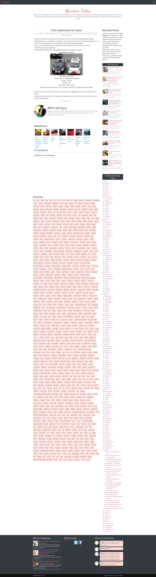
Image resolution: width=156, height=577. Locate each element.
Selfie (57, 424)
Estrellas (50, 299)
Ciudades (36, 257)
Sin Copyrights (80, 427)
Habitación (66, 322)
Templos (80, 436)
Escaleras (49, 293)
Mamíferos (46, 355)
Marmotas (90, 358)
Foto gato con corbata (113, 463)
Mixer (74, 364)
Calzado (35, 239)
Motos (79, 367)
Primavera (46, 403)
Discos (64, 281)
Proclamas (53, 403)
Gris (58, 320)
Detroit (77, 275)
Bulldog (63, 233)
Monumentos (52, 367)
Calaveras (72, 236)
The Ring (55, 439)
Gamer (80, 314)
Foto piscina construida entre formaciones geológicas (113, 487)
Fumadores (86, 311)
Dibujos (42, 281)
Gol (88, 317)
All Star (42, 206)
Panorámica (87, 382)
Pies (77, 394)
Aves (69, 215)
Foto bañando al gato (112, 502)
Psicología (90, 403)
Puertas (42, 406)
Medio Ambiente (65, 361)
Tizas (86, 439)
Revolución (67, 412)
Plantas (67, 397)
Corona (35, 269)
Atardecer (94, 212)
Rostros (54, 418)
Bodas (60, 33)
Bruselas (42, 233)
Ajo (75, 203)
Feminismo (75, 302)
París (77, 385)
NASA (77, 373)
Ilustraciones (51, 331)
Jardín (57, 337)
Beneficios (48, 224)
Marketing (82, 358)
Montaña (44, 367)
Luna (67, 352)
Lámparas (63, 343)
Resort (35, 412)
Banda (66, 218)
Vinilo (97, 454)
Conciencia (47, 263)
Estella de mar (93, 296)
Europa (70, 299)
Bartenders (55, 221)
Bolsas (94, 227)
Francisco (84, 308)
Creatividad (57, 269)
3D (71, 200)
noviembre (109, 199)
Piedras (66, 394)
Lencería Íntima (86, 343)
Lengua (94, 343)
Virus (61, 457)
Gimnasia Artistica (68, 317)
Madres (89, 352)
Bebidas (90, 221)
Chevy (91, 251)
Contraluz (82, 266)
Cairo (59, 236)
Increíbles (79, 331)
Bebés (85, 221)
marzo (107, 214)
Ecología (51, 287)
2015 (46, 200)
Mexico (42, 364)
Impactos (65, 331)
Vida (69, 454)
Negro (46, 376)
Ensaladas (95, 290)
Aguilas (71, 203)
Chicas (96, 251)
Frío (49, 311)
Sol (63, 430)
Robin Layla (52, 415)
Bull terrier (57, 233)
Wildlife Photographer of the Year (43, 460)
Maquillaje (36, 358)
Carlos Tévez (74, 242)
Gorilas (41, 320)
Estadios (59, 296)
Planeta (61, 397)
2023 (68, 200)
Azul (79, 215)
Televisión (74, 436)
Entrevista (36, 293)
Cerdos (89, 248)
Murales (83, 370)
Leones (41, 346)
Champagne (48, 251)
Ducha (78, 284)
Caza (41, 248)
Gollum (92, 317)
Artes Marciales (61, 212)
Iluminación (42, 331)
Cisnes (94, 254)
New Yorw (65, 376)
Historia (68, 325)
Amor (42, 33)
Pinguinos (83, 394)
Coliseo (47, 260)
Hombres (91, 325)
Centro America (80, 248)
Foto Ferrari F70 (53, 139)
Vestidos (46, 454)
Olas (80, 379)
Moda (79, 364)
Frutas (54, 311)
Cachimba (36, 236)
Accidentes (96, 200)
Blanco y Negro (91, 224)
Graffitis (53, 320)
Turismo (80, 445)
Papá (34, 385)
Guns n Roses (48, 322)
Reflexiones (47, 409)
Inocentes (43, 334)
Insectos (50, 334)
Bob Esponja (46, 227)
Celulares (61, 248)
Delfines (35, 275)
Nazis (41, 376)
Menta (73, 361)
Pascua (90, 385)
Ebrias (40, 287)
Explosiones (81, 299)
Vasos (81, 448)
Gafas (58, 314)
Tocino (92, 439)
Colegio (35, 260)
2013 (37, 200)
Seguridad (52, 424)
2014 (42, 200)
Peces (68, 388)
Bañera (83, 218)
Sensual (83, 424)
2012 (106, 522)
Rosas (49, 418)
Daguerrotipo (80, 272)
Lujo (63, 352)
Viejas (82, 454)
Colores (52, 260)
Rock (63, 415)
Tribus (53, 445)
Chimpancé (44, 254)
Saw (73, 421)
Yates (60, 460)
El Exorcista (94, 287)
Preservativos (37, 403)
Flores (66, 305)
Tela (54, 436)
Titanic (82, 439)
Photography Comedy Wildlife (41, 394)
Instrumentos (58, 334)
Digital (53, 281)
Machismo (77, 352)
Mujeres (65, 370)
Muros (89, 370)
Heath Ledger (88, 322)
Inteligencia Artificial (69, 334)
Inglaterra (36, 334)
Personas (64, 391)
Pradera (82, 400)
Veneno (58, 451)
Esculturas (79, 293)
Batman (79, 221)
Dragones (72, 284)
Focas (71, 305)
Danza (87, 272)
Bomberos (45, 230)
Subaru (85, 430)
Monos (90, 364)
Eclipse (46, 287)
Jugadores (92, 337)
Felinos (60, 302)
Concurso (62, 263)
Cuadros (35, 272)
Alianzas (92, 203)
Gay (41, 317)
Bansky (78, 218)
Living (89, 346)
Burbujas (69, 233)
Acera (35, 203)
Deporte (41, 275)
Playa (84, 397)
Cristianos (76, 269)
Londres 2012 (68, 349)
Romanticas (87, 415)
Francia (78, 308)
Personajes (56, 391)
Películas (80, 388)
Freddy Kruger (37, 311)
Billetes (77, 224)
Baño (88, 218)
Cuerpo (53, 272)
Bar (93, 218)
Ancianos (36, 209)
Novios (58, 379)
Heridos (35, 325)
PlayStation (90, 397)
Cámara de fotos (49, 239)
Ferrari (81, 302)
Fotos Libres (71, 308)
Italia (42, 337)
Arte (54, 212)
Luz (72, 352)
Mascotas (36, 361)
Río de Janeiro (91, 412)
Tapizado (69, 433)
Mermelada (80, 361)
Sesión (94, 424)
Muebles (35, 370)
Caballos (87, 233)
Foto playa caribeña (112, 492)
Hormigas (55, 328)
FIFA (40, 305)
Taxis (81, 433)
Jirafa (70, 337)
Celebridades (53, 248)
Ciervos (78, 254)
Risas (97, 412)
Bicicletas (66, 224)
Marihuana (61, 358)
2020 (59, 200)
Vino (34, 457)
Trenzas (47, 445)
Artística (75, 212)
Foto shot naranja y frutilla (114, 508)
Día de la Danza (85, 275)
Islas (94, 334)
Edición (57, 287)
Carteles (35, 245)
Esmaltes (85, 293)
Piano (61, 394)
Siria (86, 427)
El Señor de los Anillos (39, 290)
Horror (68, 328)
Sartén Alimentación (65, 421)
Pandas (74, 382)
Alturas (55, 206)
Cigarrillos (84, 254)
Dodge (45, 284)
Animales (56, 209)
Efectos (69, 287)
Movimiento (91, 367)
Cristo (82, 269)
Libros (61, 346)
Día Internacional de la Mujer (72, 278)
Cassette (79, 245)
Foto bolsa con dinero (113, 500)
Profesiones (69, 403)
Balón (46, 218)
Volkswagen (67, 457)
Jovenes (76, 337)
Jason (61, 337)
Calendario (79, 236)
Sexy (34, 427)
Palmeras (60, 382)
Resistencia (94, 409)
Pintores (89, 394)
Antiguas (70, 209)
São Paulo (50, 421)
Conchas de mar (38, 263)
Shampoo (40, 427)
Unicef (35, 448)
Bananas (59, 218)
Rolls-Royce (74, 415)
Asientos (87, 212)
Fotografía (94, 305)
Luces (48, 352)
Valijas (71, 448)
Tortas (64, 442)
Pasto (35, 388)
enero (107, 218)
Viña (44, 457)
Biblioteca (59, 224)
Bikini (71, 224)
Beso (53, 224)
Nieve (79, 376)
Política (64, 400)
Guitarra (39, 322)
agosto (107, 183)
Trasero (35, 445)
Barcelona (36, 221)
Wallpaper (83, 457)
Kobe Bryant (50, 340)
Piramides (40, 397)
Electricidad (50, 290)
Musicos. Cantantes (44, 373)
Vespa (40, 454)
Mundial (72, 370)
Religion (73, 409)
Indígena (89, 331)
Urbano (51, 448)
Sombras (74, 430)
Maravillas (47, 358)
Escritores (71, 293)
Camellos (64, 239)
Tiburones (62, 439)
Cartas (94, 242)
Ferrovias (87, 302)
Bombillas (53, 230)
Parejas (88, 33)
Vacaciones (64, 448)
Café (54, 236)
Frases (96, 308)
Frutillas (59, 311)
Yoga (65, 460)
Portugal (70, 400)
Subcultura (91, 430)
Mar (42, 358)
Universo (41, 448)
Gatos (94, 314)
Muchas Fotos (78, 11)
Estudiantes (57, 299)
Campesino (79, 239)
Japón (52, 337)
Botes (70, 230)
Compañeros (86, 260)
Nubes (63, 379)
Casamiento (72, 33)
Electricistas (58, 290)
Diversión (90, 281)
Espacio (92, 293)
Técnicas (41, 436)
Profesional (60, 403)
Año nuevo (77, 209)
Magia (35, 355)
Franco (91, 308)
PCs (63, 388)
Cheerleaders (77, 251)
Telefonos (59, 436)
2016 (50, 200)
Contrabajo (75, 266)
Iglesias (35, 331)
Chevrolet (85, 251)
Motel (74, 367)
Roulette (60, 418)
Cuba (41, 272)
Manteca (75, 355)
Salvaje (82, 418)
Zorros (88, 460)
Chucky (62, 254)
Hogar (81, 325)
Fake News (36, 302)
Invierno (84, 334)
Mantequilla (83, 355)
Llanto (35, 349)
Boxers (81, 230)
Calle (92, 236)
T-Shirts (52, 433)
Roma (80, 415)
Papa (94, 382)
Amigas (73, 206)
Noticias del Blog (49, 379)
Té (89, 433)
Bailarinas (85, 215)
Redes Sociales (37, 409)
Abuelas (81, 200)
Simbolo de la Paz (64, 427)
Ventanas (76, 451)
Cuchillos (46, 272)
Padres (35, 382)
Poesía (48, 400)
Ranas (76, 406)
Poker (53, 400)
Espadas (35, 296)
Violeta (49, 457)
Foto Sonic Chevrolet (112, 506)
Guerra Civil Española (80, 320)
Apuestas (84, 209)
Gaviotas (36, 317)
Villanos (92, 454)
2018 (106, 345)
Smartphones (46, 430)
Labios (35, 343)
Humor (92, 328)
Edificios (63, 287)
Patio (39, 388)
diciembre (108, 197)
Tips (77, 439)
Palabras (53, 382)
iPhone (90, 334)
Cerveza (35, 251)
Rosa (44, 418)
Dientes (48, 281)
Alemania (86, 203)
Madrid (95, 352)
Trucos (70, 445)
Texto (35, 439)
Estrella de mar (42, 299)
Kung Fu (58, 340)
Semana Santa (65, 424)
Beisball (96, 221)
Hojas (85, 325)
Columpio (59, 260)
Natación (83, 373)
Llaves (40, 349)
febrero (108, 193)
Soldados (68, 430)
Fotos (43, 308)
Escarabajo (56, 293)
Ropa (93, 415)
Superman (42, 433)
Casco (62, 245)
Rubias (66, 418)
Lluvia (45, 349)
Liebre (66, 346)
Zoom (83, 460)
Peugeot (82, 391)
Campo (86, 239)
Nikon (88, 376)
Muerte (47, 370)
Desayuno (57, 275)
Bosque (59, 230)
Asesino (81, 212)
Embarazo (73, 290)
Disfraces (84, 281)
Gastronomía (87, 314)
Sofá (59, 430)
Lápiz (68, 343)
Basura (73, 221)
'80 (34, 200)
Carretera (82, 242)
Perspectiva (71, 391)
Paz (60, 388)
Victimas (64, 454)
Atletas (43, 215)
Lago (48, 343)
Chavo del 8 (68, 251)
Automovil (48, 33)
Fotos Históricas (61, 308)
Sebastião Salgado (87, 421)
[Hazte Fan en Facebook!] (80, 542)
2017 (55, 200)
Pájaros (47, 382)
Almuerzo (48, 206)
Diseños (77, 281)
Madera (83, 352)
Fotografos (36, 308)
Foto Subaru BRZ (111, 494)
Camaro (57, 239)
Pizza (55, 397)
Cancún (35, 242)
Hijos (48, 325)
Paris (73, 385)
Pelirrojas (87, 388)
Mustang (54, 373)
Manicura (54, 355)
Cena (73, 248)
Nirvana (35, 379)
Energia (88, 290)
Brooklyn (36, 233)
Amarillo (67, 206)
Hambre (80, 322)
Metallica (36, 364)
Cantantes (55, 242)
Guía (34, 322)
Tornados (50, 442)
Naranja (67, 373)
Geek (49, 317)
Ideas (97, 328)
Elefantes (66, 290)
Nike (83, 376)
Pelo (92, 388)
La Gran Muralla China (76, 340)
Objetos (69, 379)
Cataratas (86, 245)
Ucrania (94, 445)
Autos (54, 33)
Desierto (63, 275)
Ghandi (59, 317)
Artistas (69, 212)
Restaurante (42, 412)
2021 (106, 273)
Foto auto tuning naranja (114, 483)
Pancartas (67, 382)
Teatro (94, 433)
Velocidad (36, 451)
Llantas (94, 346)
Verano (83, 451)
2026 (106, 181)
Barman (48, 221)
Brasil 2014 (92, 230)
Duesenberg (84, 284)
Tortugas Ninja (78, 442)
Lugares (58, 352)
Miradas (68, 364)
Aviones (74, 215)
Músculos (95, 370)
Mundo (78, 370)
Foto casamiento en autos (114, 504)
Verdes (88, 451)
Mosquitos (68, 367)
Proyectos (83, 403)
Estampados (77, 296)
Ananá (94, 206)
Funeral (35, 314)
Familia (43, 302)
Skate (90, 427)
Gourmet (46, 320)
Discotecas (70, 281)
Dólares (56, 284)
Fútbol (46, 314)
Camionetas (71, 239)
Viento (87, 454)
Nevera (51, 376)
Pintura (96, 394)
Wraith (56, 460)
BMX (39, 227)
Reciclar (94, 406)
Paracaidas (48, 385)
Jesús (66, 337)
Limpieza (76, 346)
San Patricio (88, 418)
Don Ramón (63, 284)
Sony (80, 430)
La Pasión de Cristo (90, 340)
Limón (71, 346)
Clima (51, 257)
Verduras (94, 451)
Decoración (94, 272)
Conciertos (55, 263)
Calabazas (65, 236)
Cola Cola (94, 257)
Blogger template (108, 575)
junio (107, 187)
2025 (106, 195)
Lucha (53, 352)
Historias (75, 325)
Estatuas (85, 296)
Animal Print (48, 209)
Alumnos (60, 206)
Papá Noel (41, 385)
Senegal (73, 424)
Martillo (96, 358)
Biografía (82, 224)
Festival (93, 302)
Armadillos (43, 212)
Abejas (76, 200)
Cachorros (43, 236)
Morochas (60, 367)
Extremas (89, 299)
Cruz (93, 269)
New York (58, 376)
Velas (92, 448)
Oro (88, 379)
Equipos (42, 293)
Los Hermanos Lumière (84, 349)
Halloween (74, 322)
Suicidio (35, 433)
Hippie (63, 325)
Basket (68, 221)
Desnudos (71, 275)
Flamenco (60, 305)
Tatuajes (75, 433)
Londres (60, 349)
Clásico (47, 257)
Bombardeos (37, 230)
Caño (60, 242)
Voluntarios (76, 457)
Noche (41, 379)
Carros (65, 33)
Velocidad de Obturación (47, 451)
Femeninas (67, 302)
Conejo (76, 263)
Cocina (64, 257)
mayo (107, 189)
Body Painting (73, 227)
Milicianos (62, 364)
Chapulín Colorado (58, 251)
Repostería (86, 409)
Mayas (51, 361)
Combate (65, 260)
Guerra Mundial (92, 320)
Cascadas (55, 245)
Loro (74, 349)
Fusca (41, 314)
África (62, 203)
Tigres (73, 439)
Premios (88, 400)
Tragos (92, 442)
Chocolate (56, 254)
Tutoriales (87, 445)
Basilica (62, 221)
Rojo (68, 415)
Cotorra (50, 269)
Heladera (96, 322)
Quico (66, 406)
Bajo (94, 215)
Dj (41, 284)
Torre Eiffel (57, 442)
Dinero (58, 281)
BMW (35, 227)
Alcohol (80, 203)
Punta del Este (59, 406)
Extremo (95, 299)
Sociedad (54, 430)
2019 (106, 319)
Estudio (64, 299)
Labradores (42, 343)
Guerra (70, 320)
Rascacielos (83, 406)
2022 (63, 200)
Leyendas (55, 346)
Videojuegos (75, 454)
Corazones (95, 266)
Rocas (59, 415)
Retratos (49, 412)
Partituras (83, 385)
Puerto (47, 406)
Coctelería (83, 257)
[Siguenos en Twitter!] (76, 542)
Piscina (46, 397)
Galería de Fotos (72, 314)
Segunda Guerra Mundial (40, 424)
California (86, 236)
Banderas (72, 218)
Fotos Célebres (50, 308)
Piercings (72, 394)
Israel (35, 337)
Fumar (93, 311)
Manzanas (91, 355)
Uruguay (57, 448)
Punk (52, 406)
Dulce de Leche (94, 284)
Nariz (73, 373)
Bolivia (89, 227)
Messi (91, 361)
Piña (34, 397)
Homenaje (36, 328)
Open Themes (119, 575)
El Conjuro (87, 287)
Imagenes (59, 331)
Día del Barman (48, 278)
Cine (89, 254)
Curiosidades (65, 272)
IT (38, 337)
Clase (41, 257)
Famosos (49, 302)
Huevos (81, 328)
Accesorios (88, 200)
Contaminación (66, 266)
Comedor (72, 260)
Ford (88, 305)
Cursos (73, 272)
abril (107, 191)
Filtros (54, 305)
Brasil (86, 230)
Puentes (35, 406)
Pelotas (97, 388)
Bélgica (35, 224)
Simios (72, 427)
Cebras (46, 248)
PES (77, 391)
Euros (75, 299)
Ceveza (41, 251)
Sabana (76, 418)
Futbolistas (52, 314)
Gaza (45, 317)
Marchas (54, 358)
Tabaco (58, 433)
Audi (47, 215)
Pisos (51, 397)
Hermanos (42, 325)
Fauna (55, 302)
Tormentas (42, 442)
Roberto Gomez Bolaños (40, 415)
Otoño (97, 379)
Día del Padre (58, 278)
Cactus (50, 236)
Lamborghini (54, 343)
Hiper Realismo (55, 325)
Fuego (70, 311)
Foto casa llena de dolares (114, 469)
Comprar (93, 260)
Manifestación (62, 355)
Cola (89, 257)
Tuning (94, 33)
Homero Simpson (46, 328)
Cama (41, 239)
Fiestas (35, 305)
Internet (78, 334)
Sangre (44, 421)
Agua (66, 203)
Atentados (36, 215)
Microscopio (54, 364)
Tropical (64, 445)
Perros (50, 391)
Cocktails (76, 257)
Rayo (89, 406)
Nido (74, 376)
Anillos (42, 209)
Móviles (84, 367)
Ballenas (35, 218)
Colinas (41, 260)
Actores (40, 203)
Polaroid (58, 400)
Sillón (50, 427)
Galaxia (64, 314)
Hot (72, 328)
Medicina (56, 361)
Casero (67, 245)
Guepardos (63, 320)
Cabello (93, 233)
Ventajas (70, 451)
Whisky (89, 457)
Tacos (63, 433)
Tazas (86, 433)
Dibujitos (35, 281)
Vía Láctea (53, 454)
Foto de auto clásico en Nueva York (78, 141)
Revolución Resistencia (78, 412)
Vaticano (86, 448)
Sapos (56, 421)
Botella (65, 230)
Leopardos (48, 346)
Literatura (83, 346)
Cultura (58, 272)
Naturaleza (90, 373)
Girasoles (77, 317)
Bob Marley (54, 227)
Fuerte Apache (77, 311)
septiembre (109, 203)
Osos (92, 379)
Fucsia (65, 311)
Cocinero (70, 257)
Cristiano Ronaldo (66, 269)
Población (36, 400)
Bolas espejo (82, 227)
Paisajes (41, 382)
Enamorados (81, 290)
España (42, 296)
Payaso (55, 388)
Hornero (61, 328)
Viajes (59, 454)
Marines (68, 358)
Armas (49, 212)
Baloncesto (52, 218)
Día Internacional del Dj (88, 278)
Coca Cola (58, 257)
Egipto (74, 287)
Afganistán (56, 203)
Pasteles (95, 385)
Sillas (45, 427)
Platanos (78, 397)
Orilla (84, 379)
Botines (75, 230)
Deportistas (49, 275)
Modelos (84, 364)
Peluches (36, 391)
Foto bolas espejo (111, 491)
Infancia (96, 331)
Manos (70, 355)
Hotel (76, 328)
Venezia (64, 451)
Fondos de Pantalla (80, 305)
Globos (83, 317)
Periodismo (43, 391)
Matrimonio (81, 33)
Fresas (45, 311)
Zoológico (77, 460)
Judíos (81, 337)
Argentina (36, 212)
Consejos (47, 266)
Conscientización (38, 266)
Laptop (73, 343)
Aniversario (63, 209)
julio (107, 185)
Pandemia (80, 382)
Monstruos (36, 367)
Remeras (79, 409)
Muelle (42, 370)
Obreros (74, 379)
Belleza (41, 224)
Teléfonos (66, 436)
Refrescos (55, 409)
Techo (35, 436)
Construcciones (56, 266)
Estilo (34, 299)
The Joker (49, 439)
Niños (93, 376)
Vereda (35, 454)
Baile (90, 215)
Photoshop (55, 394)
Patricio (49, 388)
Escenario (64, 293)
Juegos (86, 337)
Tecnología (48, 436)
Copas (89, 266)
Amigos (78, 206)
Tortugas (69, 442)
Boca (60, 227)
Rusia (71, 418)
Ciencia (72, 254)
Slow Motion (37, 430)
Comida (79, 260)
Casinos (72, 245)
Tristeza (58, 445)
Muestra (59, 370)
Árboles (91, 209)
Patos (44, 388)
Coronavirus (42, 269)
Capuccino (66, 242)
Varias (76, 448)
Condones (70, 263)
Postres (76, 400)
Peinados (73, 388)
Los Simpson (37, 352)
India (84, 331)
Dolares (50, 284)
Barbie (97, 218)
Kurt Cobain (65, 340)
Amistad (84, 206)
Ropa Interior (37, 418)
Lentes (35, 346)
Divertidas (36, 284)
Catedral (35, 248)
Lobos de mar (52, 349)
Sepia (89, 424)
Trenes (41, 445)
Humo (87, 328)
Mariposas (75, 358)
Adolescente (47, 203)
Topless (35, 442)
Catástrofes (93, 245)
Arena (96, 209)
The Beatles (41, 439)
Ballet (41, 218)
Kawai (44, 340)
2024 (106, 220)
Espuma (47, 296)
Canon (48, 242)
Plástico (72, 397)
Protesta (76, 403)
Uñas (46, 448)
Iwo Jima (47, 337)
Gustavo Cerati (57, 322)
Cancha (92, 239)
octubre (108, 201)
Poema (43, 400)
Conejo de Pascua (85, 263)
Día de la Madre (38, 278)
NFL (71, 376)
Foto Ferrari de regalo (70, 139)
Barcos (43, 221)
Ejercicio (80, 287)
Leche (78, 343)
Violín (53, 457)
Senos (78, 424)
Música (35, 373)
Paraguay (56, 385)
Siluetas (55, 427)
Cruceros (87, 269)
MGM (47, 364)
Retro (55, 412)
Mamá (40, 355)
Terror (86, 436)
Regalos (61, 409)
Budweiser (49, 233)
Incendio (72, 331)
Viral (57, 457)
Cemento (67, 248)
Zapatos (70, 460)
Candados (42, 242)
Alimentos (36, 206)
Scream (78, 421)
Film (44, 305)
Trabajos (86, 442)
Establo (53, 296)
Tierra (68, 439)
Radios (71, 406)
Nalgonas (61, 373)
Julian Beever (37, 340)
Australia (52, 215)
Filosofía (49, 305)
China (50, 254)
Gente (54, 317)
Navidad (35, 376)
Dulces (35, 287)
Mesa (86, 361)
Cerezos (94, 248)
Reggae (67, 409)
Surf (47, 433)
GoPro (35, 320)
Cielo (67, 254)
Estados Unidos (67, 296)
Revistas (60, 412)
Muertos (53, 370)
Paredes (62, 385)
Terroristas (92, 436)
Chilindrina (36, 254)
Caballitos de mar (79, 233)
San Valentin (36, 421)
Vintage (39, 457)
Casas (49, 245)
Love (43, 352)
